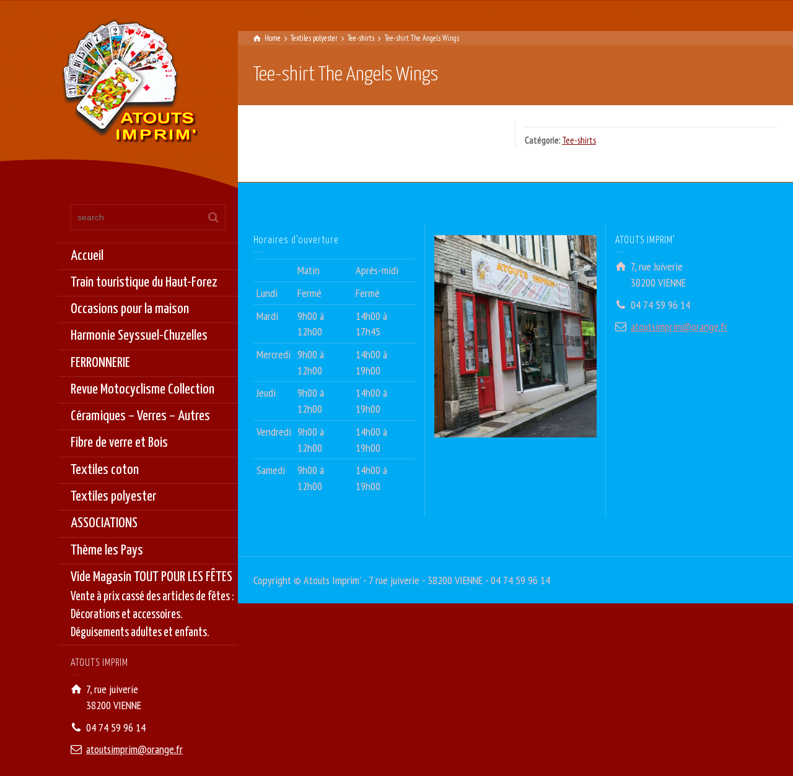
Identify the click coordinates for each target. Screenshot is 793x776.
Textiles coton (105, 470)
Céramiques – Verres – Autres (140, 416)
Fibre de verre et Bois (119, 443)
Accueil (87, 256)
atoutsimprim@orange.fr (134, 749)
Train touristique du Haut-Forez (144, 282)
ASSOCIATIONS (104, 523)
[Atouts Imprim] (129, 85)
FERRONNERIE (100, 363)
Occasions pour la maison (130, 309)
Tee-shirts (579, 140)
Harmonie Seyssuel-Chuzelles (139, 336)
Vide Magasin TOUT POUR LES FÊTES (152, 604)
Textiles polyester (113, 496)
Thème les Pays (107, 550)
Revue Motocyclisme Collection (142, 389)
